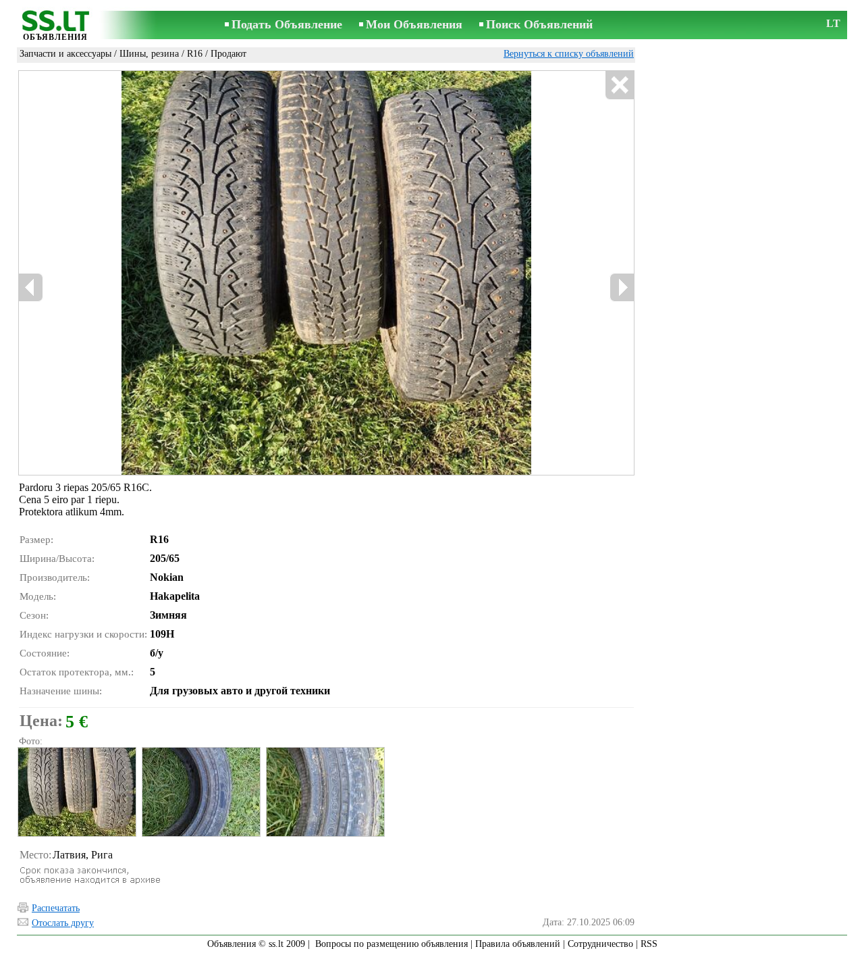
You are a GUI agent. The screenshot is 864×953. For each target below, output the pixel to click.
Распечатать (56, 908)
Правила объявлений (517, 944)
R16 (194, 54)
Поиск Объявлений (539, 24)
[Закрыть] (619, 85)
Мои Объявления (414, 24)
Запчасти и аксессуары (65, 54)
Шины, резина (149, 54)
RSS (649, 944)
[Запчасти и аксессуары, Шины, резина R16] (76, 792)
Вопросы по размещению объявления (391, 944)
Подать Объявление (287, 24)
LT (833, 23)
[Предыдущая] (31, 287)
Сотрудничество (600, 944)
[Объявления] (55, 26)
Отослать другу (63, 923)
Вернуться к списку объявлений (569, 54)
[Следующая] (622, 287)
